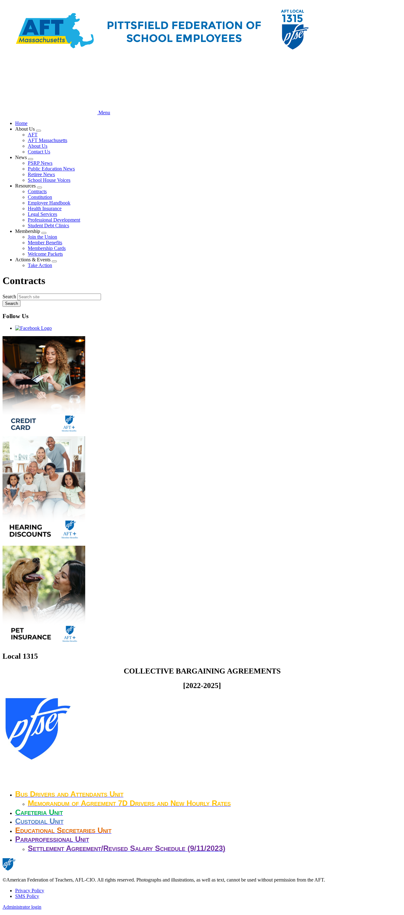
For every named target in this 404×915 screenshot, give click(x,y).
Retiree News (41, 174)
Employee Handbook (49, 202)
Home (21, 123)
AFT (33, 134)
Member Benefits (45, 242)
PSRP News (40, 163)
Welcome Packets (45, 254)
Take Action (40, 265)
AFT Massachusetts (47, 140)
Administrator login (22, 907)
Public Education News (51, 168)
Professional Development (54, 220)
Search (9, 296)
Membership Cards (47, 248)
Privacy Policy (29, 890)
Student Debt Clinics (48, 225)
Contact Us (39, 151)
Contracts (37, 191)
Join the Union (42, 237)
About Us (37, 146)
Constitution (40, 197)
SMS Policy (27, 896)
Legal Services (42, 214)
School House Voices (49, 180)
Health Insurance (45, 208)
